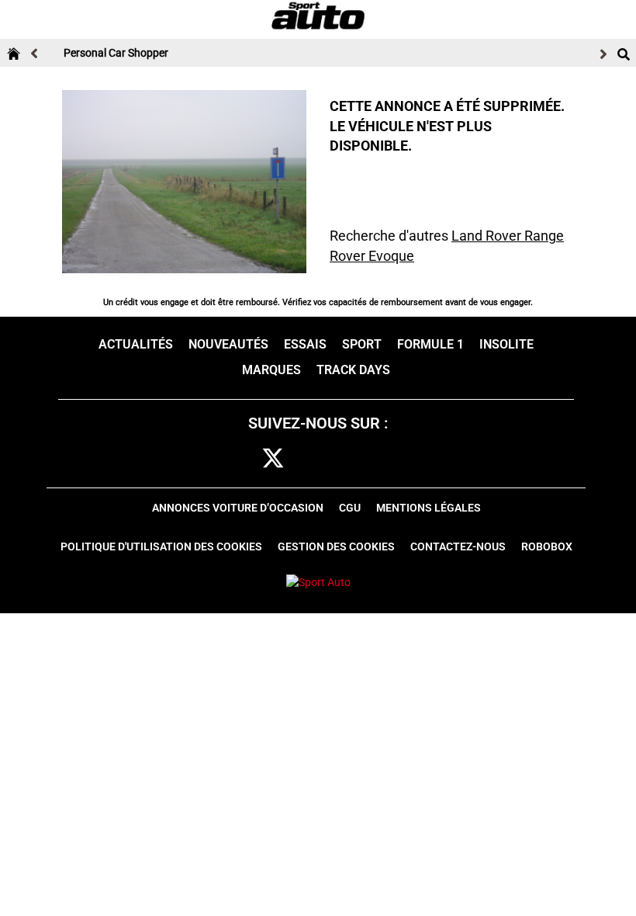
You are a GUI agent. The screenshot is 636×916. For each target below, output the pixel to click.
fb (243, 459)
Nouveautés (228, 344)
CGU (350, 507)
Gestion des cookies (336, 546)
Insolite (506, 344)
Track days (353, 370)
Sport (362, 344)
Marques (271, 370)
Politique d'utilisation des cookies (161, 546)
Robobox (546, 546)
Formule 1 (430, 344)
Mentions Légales (428, 507)
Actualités (136, 344)
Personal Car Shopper (116, 53)
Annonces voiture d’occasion (237, 507)
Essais (305, 344)
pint (343, 459)
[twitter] (273, 459)
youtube (380, 459)
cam (309, 459)
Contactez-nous (458, 546)
